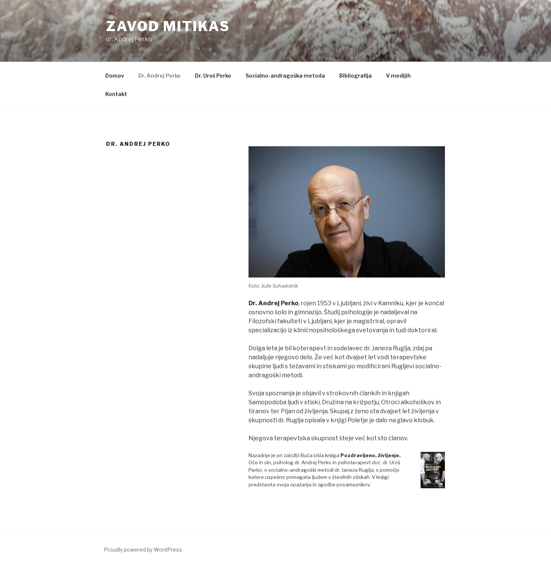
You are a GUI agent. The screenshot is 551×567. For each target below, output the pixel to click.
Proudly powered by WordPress (143, 549)
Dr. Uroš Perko (213, 75)
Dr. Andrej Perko (159, 75)
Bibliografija (355, 75)
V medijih (398, 75)
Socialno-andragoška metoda (285, 75)
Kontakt (116, 94)
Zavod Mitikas (168, 26)
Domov (114, 75)
